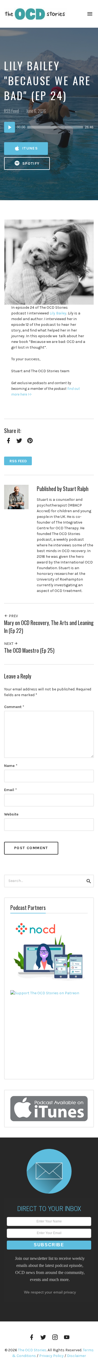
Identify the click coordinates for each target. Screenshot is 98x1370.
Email (10, 790)
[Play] (9, 127)
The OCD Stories (32, 1350)
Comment (14, 707)
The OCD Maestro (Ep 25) (29, 650)
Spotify (30, 163)
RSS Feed (11, 110)
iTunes (29, 148)
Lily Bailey (58, 313)
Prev (13, 616)
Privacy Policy (51, 1355)
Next (9, 643)
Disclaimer (76, 1355)
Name (10, 765)
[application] (49, 127)
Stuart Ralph (75, 489)
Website (11, 814)
